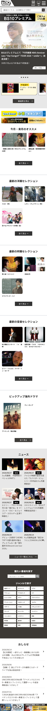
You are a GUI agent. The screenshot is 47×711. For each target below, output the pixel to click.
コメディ (34, 604)
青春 (19, 627)
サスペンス (21, 590)
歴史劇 (20, 623)
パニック (6, 613)
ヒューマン (21, 613)
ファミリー (35, 613)
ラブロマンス (21, 595)
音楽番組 (34, 627)
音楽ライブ (7, 590)
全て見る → (23, 163)
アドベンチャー (36, 600)
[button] (2, 43)
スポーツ (6, 609)
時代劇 (6, 623)
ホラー (20, 600)
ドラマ (33, 590)
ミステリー (21, 618)
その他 (20, 609)
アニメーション (8, 604)
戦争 (33, 618)
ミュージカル (7, 600)
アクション (7, 595)
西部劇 (6, 627)
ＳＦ (33, 595)
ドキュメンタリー (36, 609)
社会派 (33, 623)
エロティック (21, 604)
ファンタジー (7, 618)
